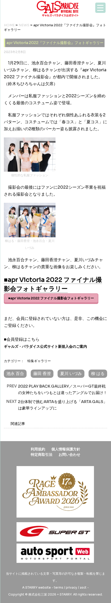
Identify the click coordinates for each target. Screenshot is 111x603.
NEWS (24, 25)
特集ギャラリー (39, 361)
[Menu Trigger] (100, 8)
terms (58, 587)
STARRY (31, 587)
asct (83, 587)
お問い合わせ (69, 454)
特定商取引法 (41, 454)
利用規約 (38, 449)
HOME (9, 25)
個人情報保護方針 (65, 449)
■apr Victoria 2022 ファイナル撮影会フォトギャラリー (51, 298)
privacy (71, 587)
